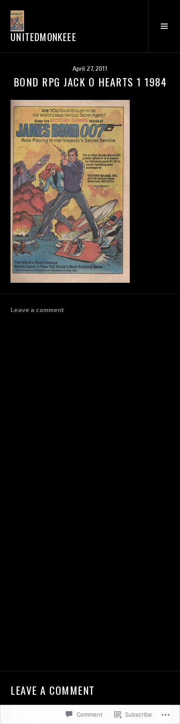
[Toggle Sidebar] (164, 26)
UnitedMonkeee (43, 37)
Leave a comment (37, 309)
